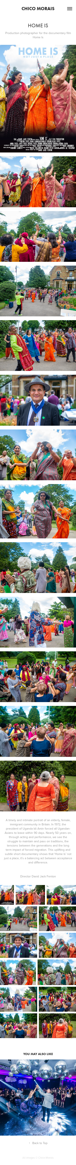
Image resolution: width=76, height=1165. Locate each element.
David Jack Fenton (44, 876)
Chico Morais (38, 8)
